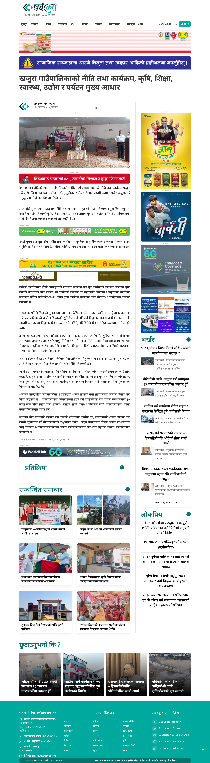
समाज (98, 24)
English (185, 24)
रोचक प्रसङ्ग (98, 745)
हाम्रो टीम (29, 760)
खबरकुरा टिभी (129, 745)
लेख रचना (68, 745)
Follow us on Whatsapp (171, 748)
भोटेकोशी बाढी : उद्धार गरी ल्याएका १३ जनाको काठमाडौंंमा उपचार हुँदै (39, 686)
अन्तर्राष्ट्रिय (68, 730)
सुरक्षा (95, 750)
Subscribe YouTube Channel (174, 735)
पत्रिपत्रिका (127, 735)
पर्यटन (95, 721)
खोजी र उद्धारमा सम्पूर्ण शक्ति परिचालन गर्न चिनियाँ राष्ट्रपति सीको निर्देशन (166, 527)
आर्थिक (67, 735)
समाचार (34, 24)
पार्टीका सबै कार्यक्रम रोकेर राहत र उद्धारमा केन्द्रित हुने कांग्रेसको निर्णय (82, 686)
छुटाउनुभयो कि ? (40, 644)
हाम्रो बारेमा (38, 760)
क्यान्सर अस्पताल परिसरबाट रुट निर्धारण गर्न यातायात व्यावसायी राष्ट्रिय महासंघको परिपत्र (165, 599)
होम (65, 721)
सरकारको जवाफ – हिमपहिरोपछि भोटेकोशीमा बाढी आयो (166, 437)
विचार (85, 24)
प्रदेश (48, 24)
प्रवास (66, 750)
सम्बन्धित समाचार (40, 489)
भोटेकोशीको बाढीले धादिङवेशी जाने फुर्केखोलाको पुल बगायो (168, 686)
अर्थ (72, 24)
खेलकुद (131, 24)
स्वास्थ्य (96, 735)
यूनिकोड (59, 760)
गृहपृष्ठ (24, 24)
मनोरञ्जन (114, 24)
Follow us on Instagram (172, 741)
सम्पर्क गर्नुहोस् (49, 760)
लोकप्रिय (151, 514)
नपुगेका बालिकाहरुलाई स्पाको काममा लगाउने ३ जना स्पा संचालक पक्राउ (165, 561)
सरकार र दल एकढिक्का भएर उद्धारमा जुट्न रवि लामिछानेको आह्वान (166, 473)
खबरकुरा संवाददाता (44, 103)
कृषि (125, 740)
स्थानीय (96, 726)
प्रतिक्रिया (36, 467)
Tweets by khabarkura (165, 502)
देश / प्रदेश (127, 730)
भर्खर (147, 339)
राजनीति (62, 24)
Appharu (172, 760)
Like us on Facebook (170, 721)
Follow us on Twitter (170, 728)
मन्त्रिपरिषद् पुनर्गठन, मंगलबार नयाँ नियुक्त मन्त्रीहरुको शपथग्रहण (166, 580)
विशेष (66, 740)
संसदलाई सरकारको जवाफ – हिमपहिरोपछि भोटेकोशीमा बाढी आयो (126, 686)
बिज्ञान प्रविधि (128, 721)
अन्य (140, 24)
